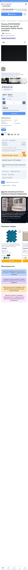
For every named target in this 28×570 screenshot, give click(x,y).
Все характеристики (6, 125)
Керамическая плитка (12, 182)
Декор (14, 185)
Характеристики (15, 171)
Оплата (4, 174)
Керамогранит (6, 185)
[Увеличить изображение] (25, 42)
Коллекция (5, 171)
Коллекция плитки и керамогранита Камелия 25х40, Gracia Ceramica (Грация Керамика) (12, 74)
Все (3, 182)
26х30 (8, 255)
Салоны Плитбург (7, 177)
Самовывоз (12, 140)
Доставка (5, 140)
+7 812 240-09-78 (7, 9)
